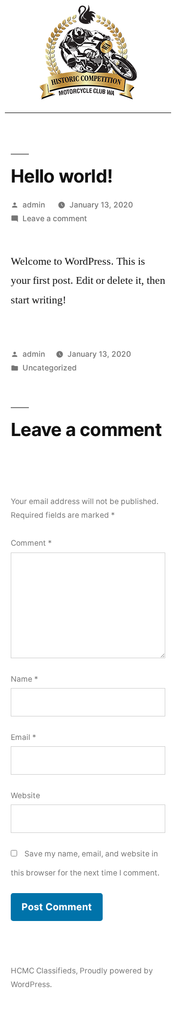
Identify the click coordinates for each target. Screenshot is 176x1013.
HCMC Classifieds (43, 970)
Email (23, 737)
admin (33, 204)
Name (24, 679)
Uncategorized (49, 367)
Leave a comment (54, 218)
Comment (31, 543)
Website (25, 795)
